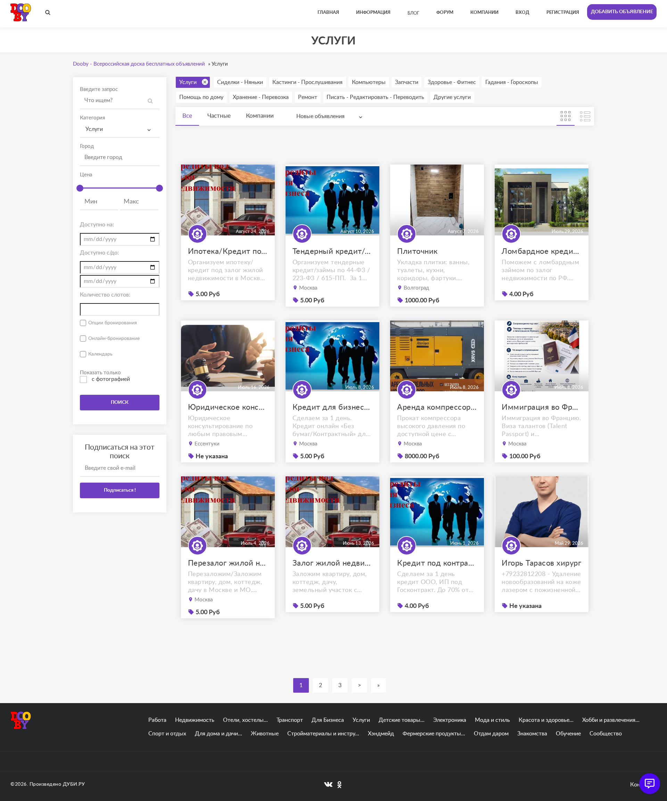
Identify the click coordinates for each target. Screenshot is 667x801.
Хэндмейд (381, 733)
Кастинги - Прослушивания (307, 82)
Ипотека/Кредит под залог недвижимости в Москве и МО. (228, 251)
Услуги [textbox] (94, 129)
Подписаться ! (120, 490)
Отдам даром (491, 733)
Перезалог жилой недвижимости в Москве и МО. (228, 563)
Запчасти (406, 82)
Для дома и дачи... (218, 733)
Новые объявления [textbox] (320, 116)
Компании (260, 116)
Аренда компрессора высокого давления (437, 407)
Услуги (188, 82)
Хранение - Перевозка (261, 97)
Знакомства (532, 733)
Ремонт (307, 97)
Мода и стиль (492, 720)
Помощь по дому (201, 97)
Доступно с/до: (99, 253)
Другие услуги (452, 97)
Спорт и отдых (167, 733)
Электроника (449, 720)
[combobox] (119, 129)
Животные (265, 733)
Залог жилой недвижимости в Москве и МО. (332, 563)
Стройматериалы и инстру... (323, 733)
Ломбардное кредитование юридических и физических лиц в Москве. (542, 251)
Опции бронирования (112, 322)
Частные (219, 116)
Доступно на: (97, 224)
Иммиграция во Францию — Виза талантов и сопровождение (542, 407)
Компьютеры (369, 82)
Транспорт (290, 720)
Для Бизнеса (328, 720)
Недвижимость (194, 720)
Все (187, 116)
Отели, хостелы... (245, 720)
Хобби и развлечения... (611, 720)
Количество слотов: (105, 295)
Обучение (568, 733)
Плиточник (417, 251)
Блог (413, 13)
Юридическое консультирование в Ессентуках (228, 407)
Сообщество (606, 733)
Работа (157, 720)
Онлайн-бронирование (114, 338)
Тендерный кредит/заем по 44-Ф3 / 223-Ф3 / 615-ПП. (332, 251)
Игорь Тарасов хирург (541, 563)
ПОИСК (120, 402)
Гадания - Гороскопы (511, 82)
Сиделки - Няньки (240, 82)
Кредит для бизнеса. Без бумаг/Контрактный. (332, 407)
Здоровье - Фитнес (452, 82)
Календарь (100, 354)
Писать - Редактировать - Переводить (375, 97)
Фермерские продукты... (434, 733)
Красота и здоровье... (546, 720)
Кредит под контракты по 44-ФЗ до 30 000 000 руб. (437, 563)
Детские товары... (402, 720)
